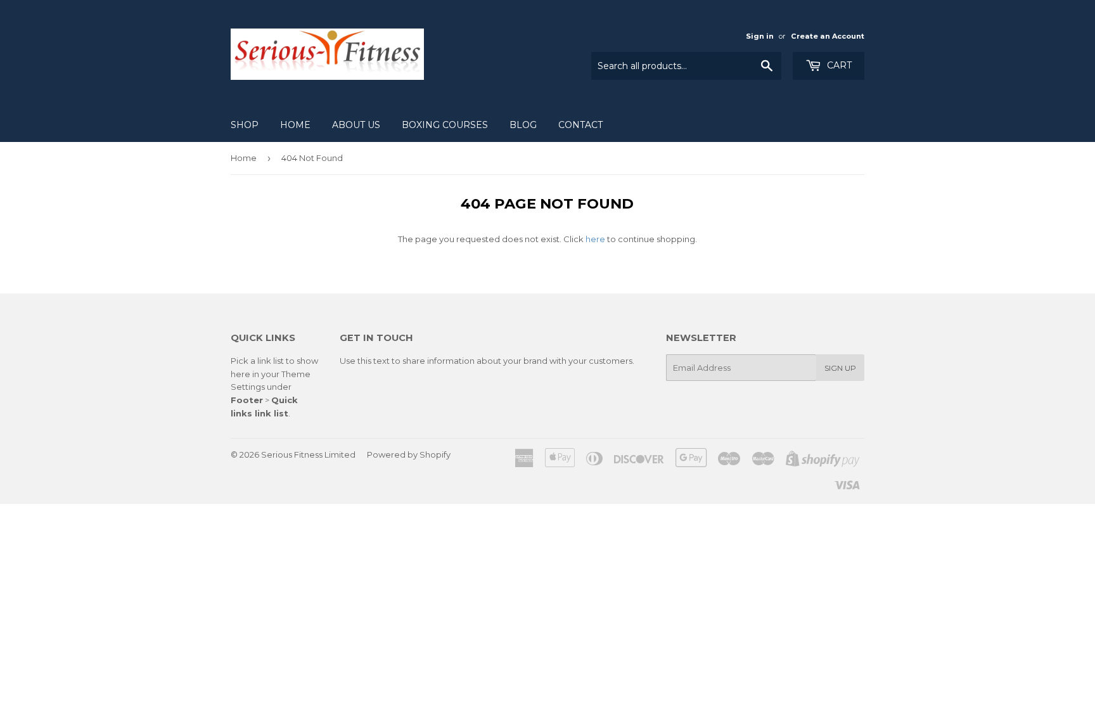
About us (356, 125)
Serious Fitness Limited (308, 454)
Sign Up (840, 368)
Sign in (760, 36)
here (595, 239)
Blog (523, 125)
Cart (838, 65)
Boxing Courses (445, 125)
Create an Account (827, 36)
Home (295, 125)
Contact (580, 125)
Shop (245, 125)
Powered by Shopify (409, 454)
